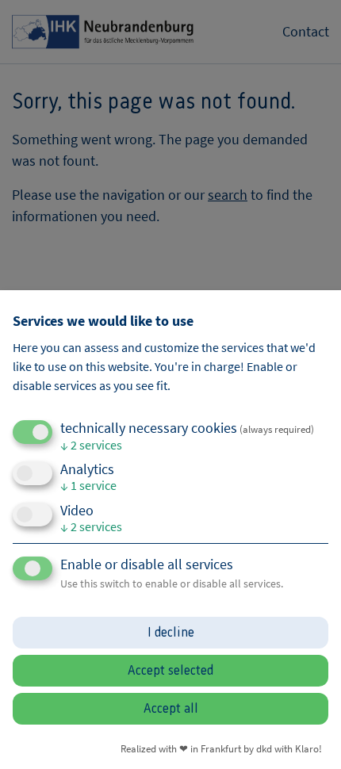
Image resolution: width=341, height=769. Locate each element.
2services (91, 445)
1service (88, 485)
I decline (171, 633)
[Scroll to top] (307, 735)
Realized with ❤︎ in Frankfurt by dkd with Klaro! (221, 748)
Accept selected (170, 671)
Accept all (171, 709)
